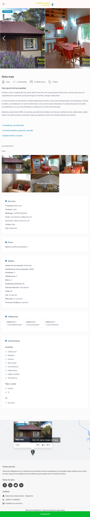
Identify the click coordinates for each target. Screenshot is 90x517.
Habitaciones (13, 317)
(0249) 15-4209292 (13, 500)
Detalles (11, 261)
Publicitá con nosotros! (14, 503)
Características (14, 341)
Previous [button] (4, 39)
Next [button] (86, 39)
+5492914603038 (20, 213)
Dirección (11, 201)
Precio (10, 242)
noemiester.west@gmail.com (21, 217)
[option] (22, 38)
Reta (13, 224)
